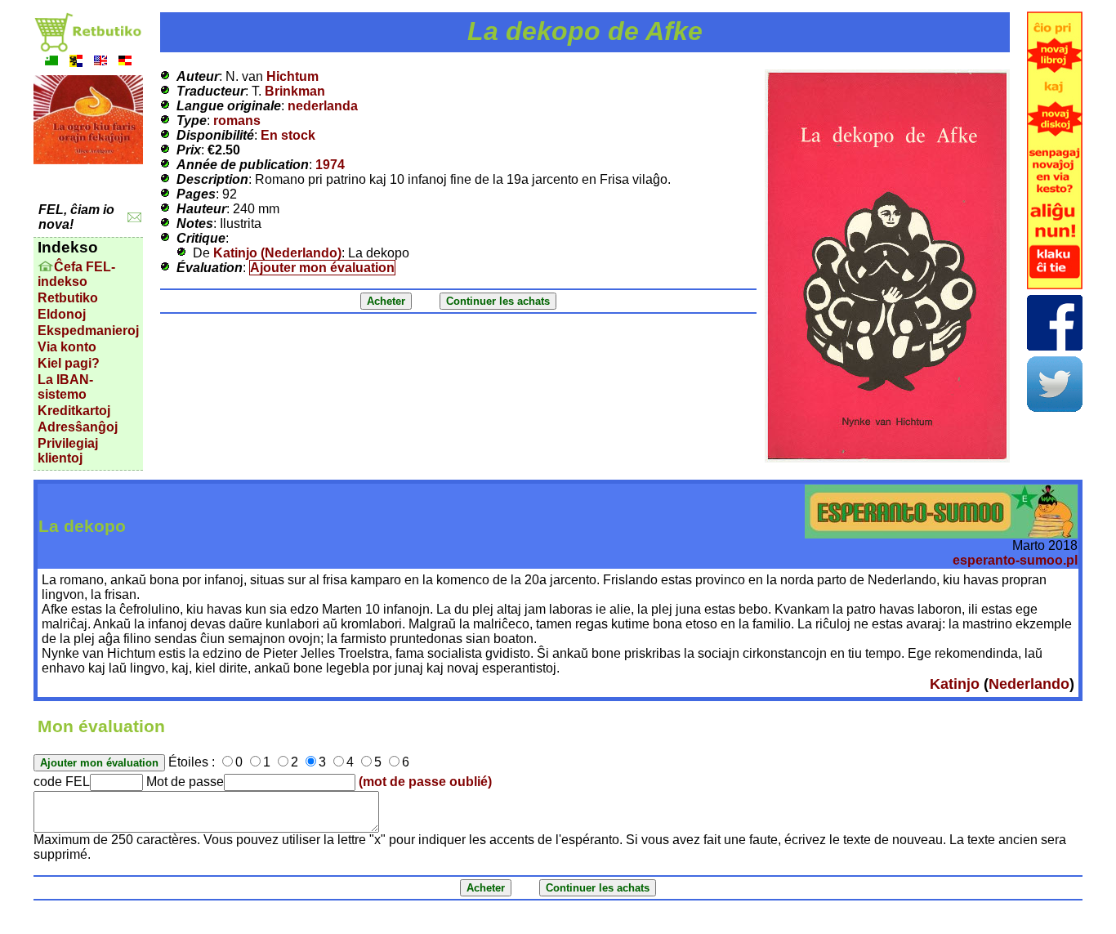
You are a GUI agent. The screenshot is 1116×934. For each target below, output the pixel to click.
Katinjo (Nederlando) (277, 253)
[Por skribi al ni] (134, 218)
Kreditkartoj (74, 411)
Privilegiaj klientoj (68, 450)
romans (237, 120)
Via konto (67, 347)
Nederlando (1029, 684)
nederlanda (323, 106)
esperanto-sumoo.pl (1015, 560)
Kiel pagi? (69, 363)
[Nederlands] (76, 62)
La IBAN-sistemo (65, 387)
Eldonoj (62, 314)
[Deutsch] (125, 62)
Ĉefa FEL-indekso (76, 274)
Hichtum (292, 76)
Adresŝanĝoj (78, 427)
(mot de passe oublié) (425, 782)
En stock (288, 135)
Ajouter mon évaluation (322, 268)
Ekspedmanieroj (88, 330)
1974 (330, 165)
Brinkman (295, 91)
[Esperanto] (51, 62)
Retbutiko (68, 298)
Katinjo (955, 684)
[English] (100, 62)
